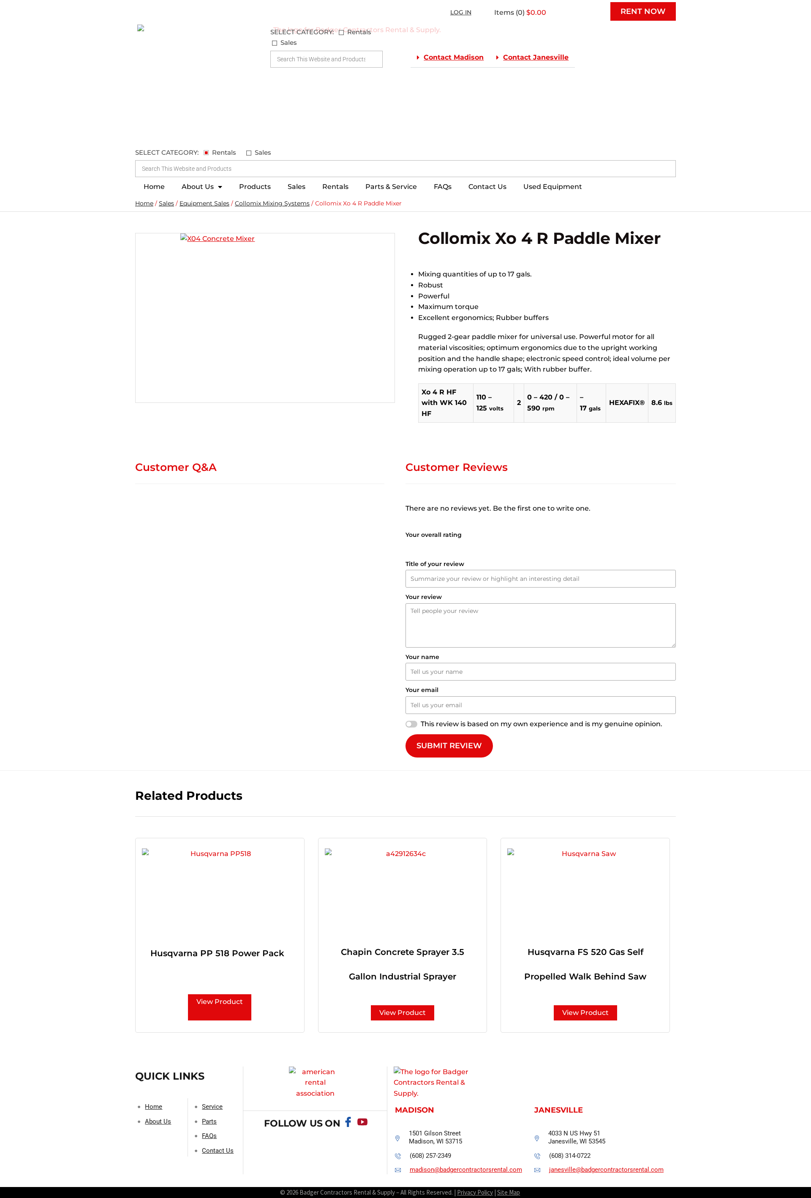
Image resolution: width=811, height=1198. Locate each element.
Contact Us (487, 187)
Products (255, 187)
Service (212, 1106)
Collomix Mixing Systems (272, 203)
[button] (450, 58)
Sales (296, 187)
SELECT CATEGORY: (302, 32)
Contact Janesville (536, 57)
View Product (219, 1002)
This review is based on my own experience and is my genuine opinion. (541, 724)
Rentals (335, 187)
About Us (198, 187)
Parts (209, 1121)
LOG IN (460, 12)
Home (154, 187)
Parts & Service (391, 187)
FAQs (443, 187)
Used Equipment (552, 187)
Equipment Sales (204, 203)
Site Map (508, 1192)
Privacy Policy (475, 1192)
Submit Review (449, 745)
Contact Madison (454, 57)
